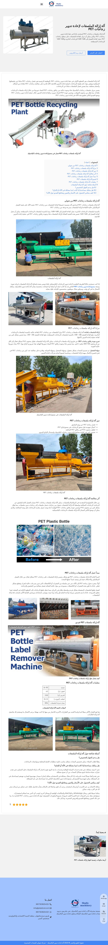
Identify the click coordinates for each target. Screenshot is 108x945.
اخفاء (87, 162)
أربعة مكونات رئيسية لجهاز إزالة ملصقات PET (90, 860)
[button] (41, 4)
